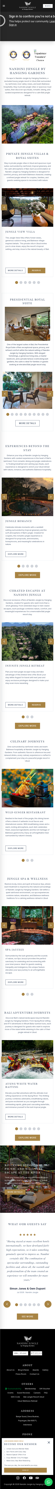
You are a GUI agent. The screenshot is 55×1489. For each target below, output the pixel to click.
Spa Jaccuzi (14, 949)
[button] (27, 20)
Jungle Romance (18, 521)
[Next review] (47, 1304)
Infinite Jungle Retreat (25, 665)
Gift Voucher (44, 1389)
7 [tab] (34, 414)
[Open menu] (3, 5)
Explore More (16, 554)
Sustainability (14, 1389)
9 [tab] (43, 414)
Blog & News (23, 1370)
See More (27, 1316)
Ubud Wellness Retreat (27, 1401)
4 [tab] (29, 282)
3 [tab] (25, 282)
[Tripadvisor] (37, 1478)
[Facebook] (24, 1478)
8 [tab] (38, 414)
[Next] (51, 207)
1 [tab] (16, 282)
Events (10, 1393)
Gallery (45, 1370)
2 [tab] (21, 282)
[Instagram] (18, 1478)
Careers (37, 1393)
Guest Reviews (23, 1393)
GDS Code (15, 1397)
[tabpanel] (27, 232)
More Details (15, 270)
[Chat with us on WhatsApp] (48, 1482)
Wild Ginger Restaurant (25, 812)
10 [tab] (47, 414)
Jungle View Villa (20, 231)
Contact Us (34, 1374)
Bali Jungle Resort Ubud (33, 1397)
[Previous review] (7, 1304)
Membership (30, 1389)
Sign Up (25, 1470)
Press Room (21, 1374)
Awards (36, 1370)
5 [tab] (34, 282)
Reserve (36, 270)
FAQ (46, 1393)
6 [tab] (38, 282)
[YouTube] (31, 1478)
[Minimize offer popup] (49, 1442)
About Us (11, 1370)
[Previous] (4, 207)
